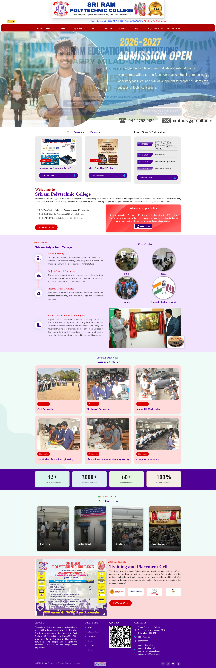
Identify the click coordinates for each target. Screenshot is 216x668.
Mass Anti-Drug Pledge (101, 167)
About (48, 28)
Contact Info (172, 28)
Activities (122, 28)
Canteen (81, 544)
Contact (90, 650)
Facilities (93, 28)
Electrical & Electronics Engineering (55, 459)
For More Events (146, 178)
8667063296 (81, 21)
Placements (92, 636)
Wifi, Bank (46, 544)
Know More (119, 603)
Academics (62, 28)
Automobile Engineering (148, 409)
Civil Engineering (45, 409)
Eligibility (91, 645)
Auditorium (121, 544)
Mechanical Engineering (98, 409)
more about (45, 227)
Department (78, 28)
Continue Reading (49, 175)
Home (39, 28)
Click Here (86, 210)
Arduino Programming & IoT (55, 167)
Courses (90, 641)
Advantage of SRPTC (152, 28)
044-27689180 (68, 21)
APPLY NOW (145, 224)
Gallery (135, 28)
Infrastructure (160, 544)
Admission (108, 28)
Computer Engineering (147, 459)
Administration (93, 632)
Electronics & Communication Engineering (108, 459)
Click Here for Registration (97, 21)
